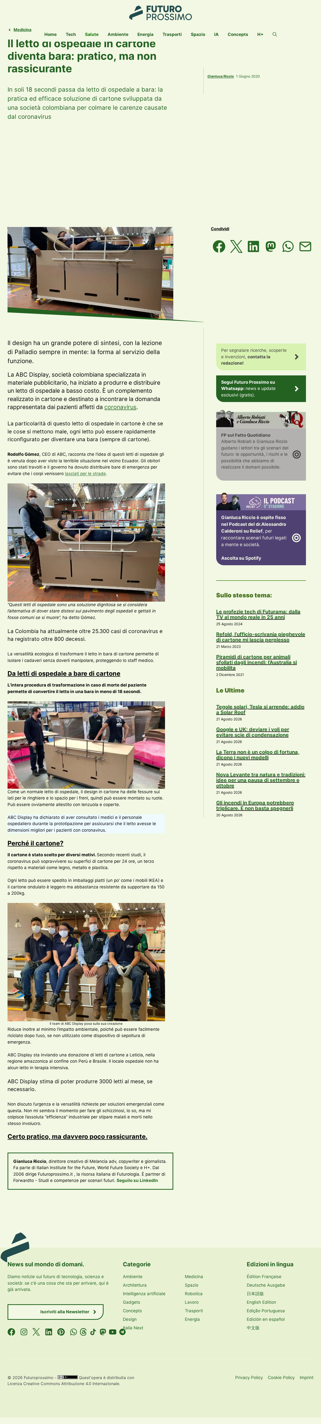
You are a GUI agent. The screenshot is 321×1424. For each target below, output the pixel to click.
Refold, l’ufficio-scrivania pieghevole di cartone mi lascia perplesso (260, 637)
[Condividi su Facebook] (219, 246)
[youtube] (113, 1332)
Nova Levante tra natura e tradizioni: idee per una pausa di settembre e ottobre (260, 780)
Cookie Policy (281, 1377)
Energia (145, 34)
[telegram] (122, 1332)
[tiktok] (93, 1332)
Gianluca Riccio (220, 76)
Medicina (22, 29)
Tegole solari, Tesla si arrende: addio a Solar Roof (260, 709)
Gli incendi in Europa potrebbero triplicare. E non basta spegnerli (255, 805)
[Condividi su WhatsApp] (288, 246)
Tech (71, 34)
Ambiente (118, 34)
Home (50, 34)
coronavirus (120, 407)
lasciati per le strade (85, 473)
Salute (92, 34)
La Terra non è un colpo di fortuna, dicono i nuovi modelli (257, 755)
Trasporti (172, 34)
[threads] (83, 1332)
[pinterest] (61, 1332)
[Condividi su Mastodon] (271, 246)
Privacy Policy (249, 1377)
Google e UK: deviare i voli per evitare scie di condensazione (252, 732)
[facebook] (11, 1332)
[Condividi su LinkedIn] (254, 246)
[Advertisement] (160, 174)
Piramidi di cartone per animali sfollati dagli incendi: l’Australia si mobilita (256, 662)
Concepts (238, 34)
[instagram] (24, 1332)
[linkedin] (49, 1332)
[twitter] (36, 1332)
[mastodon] (103, 1332)
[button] (274, 34)
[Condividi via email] (305, 246)
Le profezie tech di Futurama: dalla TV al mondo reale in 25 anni (258, 614)
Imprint (306, 1377)
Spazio (198, 34)
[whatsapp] (73, 1332)
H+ (260, 34)
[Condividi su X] (236, 246)
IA (216, 34)
